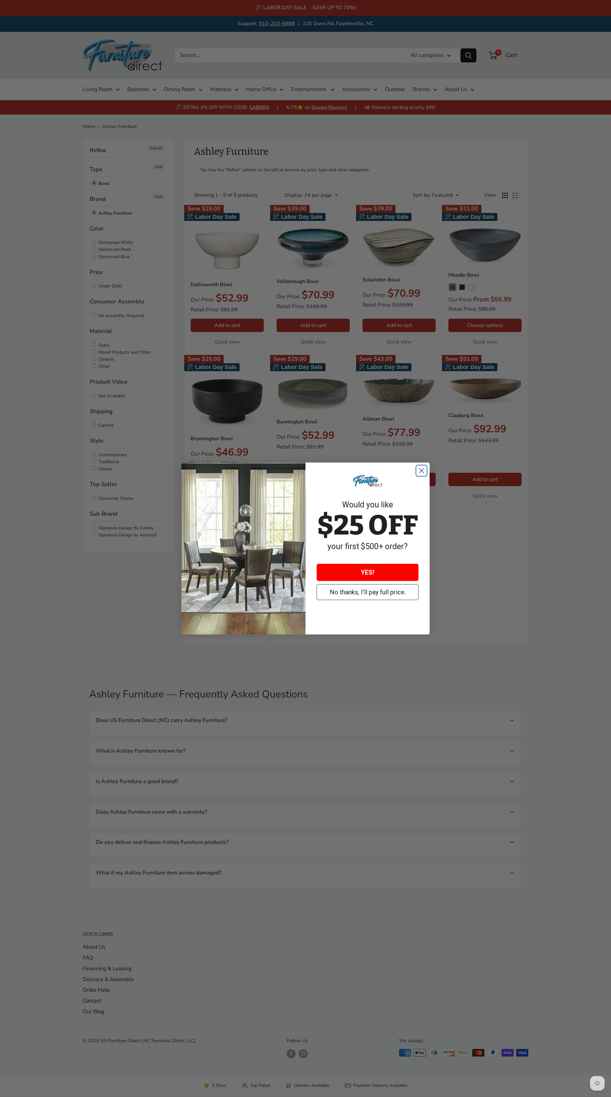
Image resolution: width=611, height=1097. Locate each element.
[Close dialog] (421, 470)
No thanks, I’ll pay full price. (368, 592)
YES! (367, 572)
